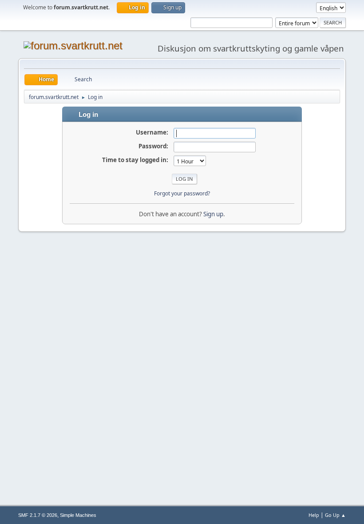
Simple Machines (78, 515)
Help (314, 515)
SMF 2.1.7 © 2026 (37, 515)
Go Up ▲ (335, 515)
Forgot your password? (182, 193)
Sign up (213, 214)
